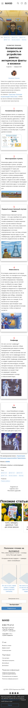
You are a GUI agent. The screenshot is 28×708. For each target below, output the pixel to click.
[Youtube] (10, 693)
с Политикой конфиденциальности (10, 700)
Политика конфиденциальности (10, 678)
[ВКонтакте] (13, 693)
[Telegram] (18, 693)
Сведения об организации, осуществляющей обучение (9, 673)
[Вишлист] (21, 3)
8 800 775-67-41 (8, 625)
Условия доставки (6, 650)
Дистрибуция (5, 663)
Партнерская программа (8, 660)
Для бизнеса (5, 665)
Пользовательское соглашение (10, 676)
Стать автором (5, 658)
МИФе (8, 461)
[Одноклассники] (15, 693)
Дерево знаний (6, 648)
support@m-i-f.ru (7, 634)
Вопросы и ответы (6, 645)
